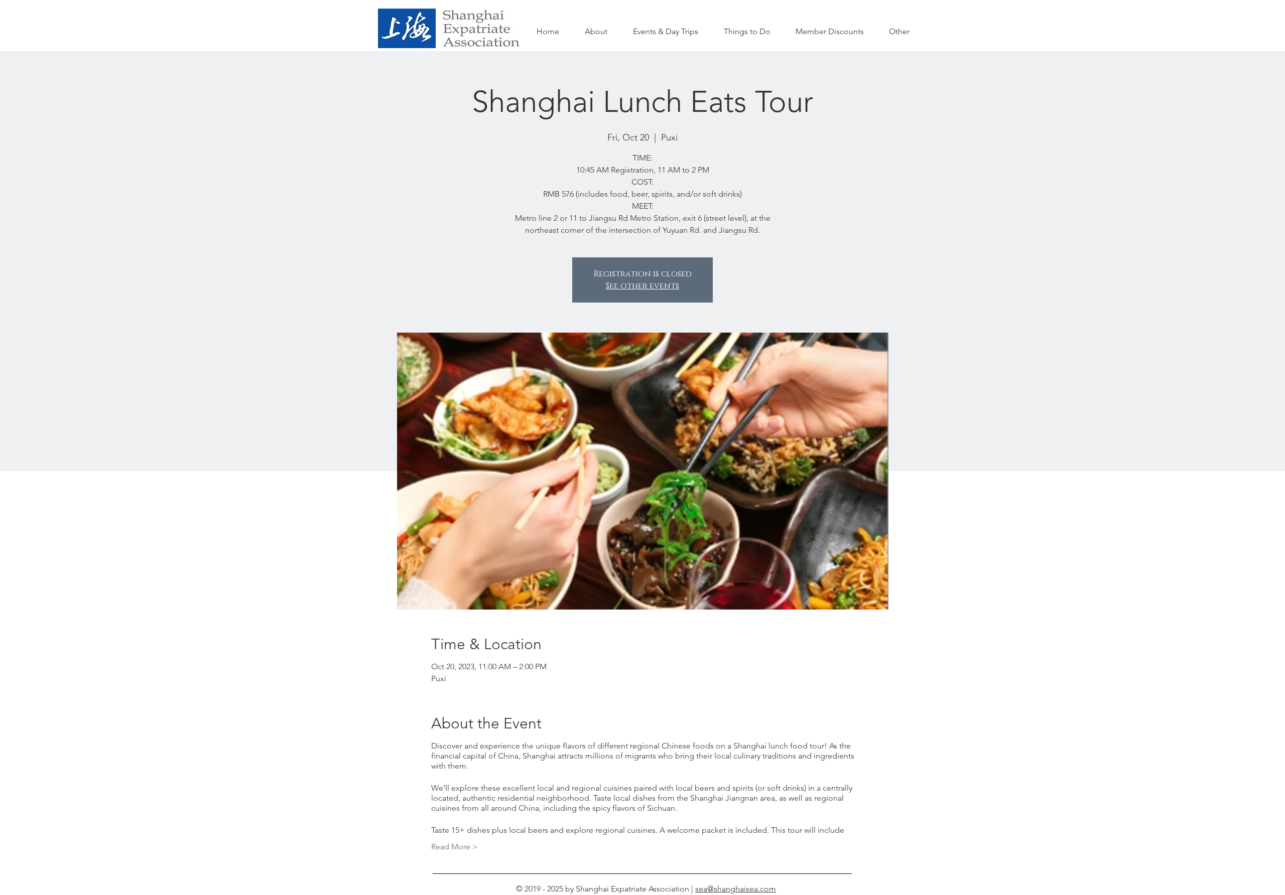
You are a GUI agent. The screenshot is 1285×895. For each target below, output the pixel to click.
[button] (747, 31)
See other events (642, 285)
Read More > (454, 846)
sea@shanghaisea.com (735, 888)
